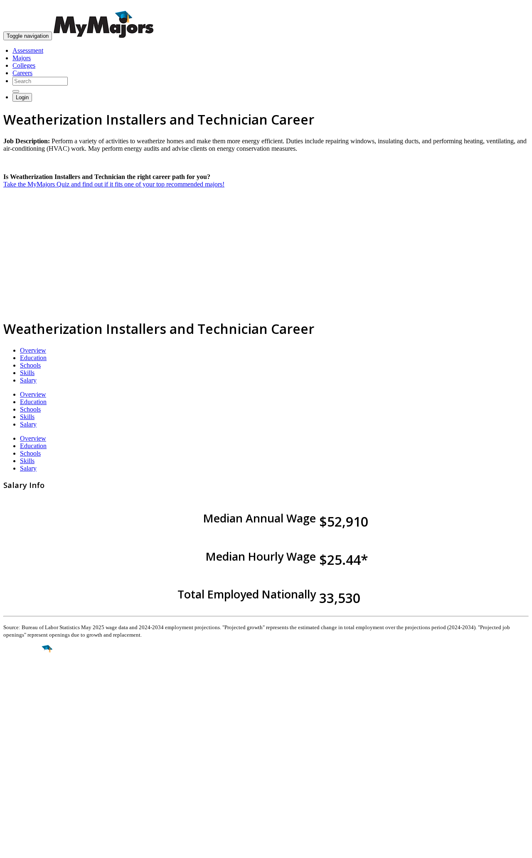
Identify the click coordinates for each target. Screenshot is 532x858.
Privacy (34, 847)
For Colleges (20, 776)
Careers (22, 72)
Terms (11, 847)
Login (22, 97)
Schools (30, 365)
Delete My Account (29, 790)
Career (24, 713)
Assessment (27, 50)
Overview (33, 350)
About (13, 743)
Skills (27, 372)
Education (33, 357)
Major (22, 676)
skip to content (512, 6)
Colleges (23, 65)
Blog (9, 798)
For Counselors (23, 768)
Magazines (17, 783)
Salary (28, 380)
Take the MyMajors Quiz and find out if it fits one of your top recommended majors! (113, 184)
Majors (21, 57)
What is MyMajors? (29, 761)
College (25, 695)
